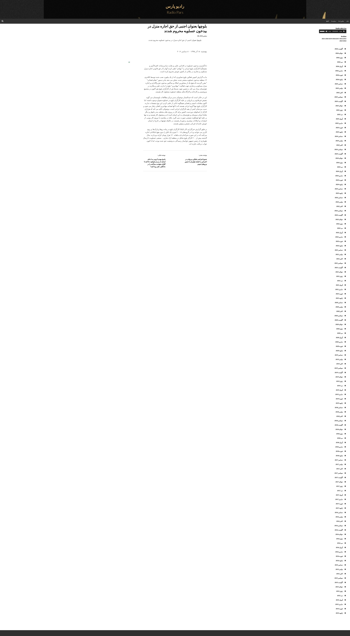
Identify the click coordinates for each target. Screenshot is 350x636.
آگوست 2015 (339, 582)
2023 (341, 41)
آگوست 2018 (339, 425)
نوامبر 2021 (339, 254)
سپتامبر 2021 (339, 263)
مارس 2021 (339, 289)
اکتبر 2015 (339, 573)
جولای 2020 (339, 324)
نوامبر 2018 (339, 412)
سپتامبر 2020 (339, 315)
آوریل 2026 (339, 66)
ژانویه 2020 (339, 350)
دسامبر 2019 (339, 355)
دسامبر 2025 (339, 84)
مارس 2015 (339, 604)
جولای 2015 (339, 587)
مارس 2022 (339, 237)
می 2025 (340, 114)
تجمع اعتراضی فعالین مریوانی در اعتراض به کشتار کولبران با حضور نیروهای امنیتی (196, 161)
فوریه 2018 (339, 451)
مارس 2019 (339, 394)
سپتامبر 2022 (339, 210)
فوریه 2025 (339, 127)
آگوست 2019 (339, 372)
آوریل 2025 (339, 119)
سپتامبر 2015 (339, 578)
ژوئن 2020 (339, 329)
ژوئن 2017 (339, 486)
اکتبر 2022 (339, 206)
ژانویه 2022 (339, 245)
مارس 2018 (339, 447)
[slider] (322, 31)
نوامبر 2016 (339, 517)
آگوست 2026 (339, 49)
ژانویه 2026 (339, 79)
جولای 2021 (339, 272)
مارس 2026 (339, 71)
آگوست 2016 (339, 530)
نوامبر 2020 (339, 307)
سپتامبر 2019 (339, 368)
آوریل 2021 (339, 285)
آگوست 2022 (339, 215)
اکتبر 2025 (339, 92)
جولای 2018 (339, 429)
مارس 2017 (339, 499)
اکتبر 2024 (339, 145)
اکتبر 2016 (339, 521)
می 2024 (340, 167)
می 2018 (340, 438)
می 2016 (340, 543)
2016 (341, 38)
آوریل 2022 (339, 232)
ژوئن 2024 (339, 162)
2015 (344, 38)
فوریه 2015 (339, 608)
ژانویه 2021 (339, 298)
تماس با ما (341, 21)
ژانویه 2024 (339, 184)
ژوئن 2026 (339, 57)
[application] (332, 31)
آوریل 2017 (339, 495)
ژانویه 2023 (339, 193)
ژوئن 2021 (339, 276)
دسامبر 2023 (339, 189)
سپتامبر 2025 (339, 97)
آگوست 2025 (339, 101)
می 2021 (340, 280)
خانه (347, 21)
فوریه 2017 (339, 504)
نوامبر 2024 (339, 141)
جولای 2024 (339, 158)
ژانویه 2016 (339, 560)
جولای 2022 (339, 219)
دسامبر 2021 (339, 250)
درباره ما (333, 21)
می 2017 (340, 490)
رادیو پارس (175, 6)
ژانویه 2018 (339, 455)
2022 (344, 41)
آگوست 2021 (339, 267)
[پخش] (344, 31)
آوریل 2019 (339, 390)
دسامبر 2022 (339, 197)
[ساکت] (326, 31)
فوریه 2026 (339, 75)
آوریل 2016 (339, 547)
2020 (327, 38)
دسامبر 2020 (339, 302)
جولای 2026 (339, 53)
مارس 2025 (339, 123)
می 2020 (340, 333)
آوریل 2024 (339, 171)
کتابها (327, 21)
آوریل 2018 (339, 442)
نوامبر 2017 (339, 464)
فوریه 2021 (339, 294)
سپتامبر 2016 (339, 525)
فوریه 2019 (339, 399)
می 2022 (340, 228)
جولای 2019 (339, 377)
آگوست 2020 (339, 320)
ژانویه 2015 (339, 613)
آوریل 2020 (339, 337)
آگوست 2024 (339, 154)
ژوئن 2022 (339, 224)
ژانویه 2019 (339, 403)
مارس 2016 (339, 552)
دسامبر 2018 (339, 407)
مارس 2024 (339, 175)
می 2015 (340, 595)
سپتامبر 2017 (339, 473)
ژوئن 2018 (339, 434)
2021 (323, 38)
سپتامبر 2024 (339, 149)
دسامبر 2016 (339, 512)
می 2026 (340, 62)
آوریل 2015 (339, 600)
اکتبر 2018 (339, 416)
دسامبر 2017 (339, 460)
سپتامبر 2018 (339, 420)
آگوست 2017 (339, 477)
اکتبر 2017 (339, 469)
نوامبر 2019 (339, 359)
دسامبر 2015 (339, 565)
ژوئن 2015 (339, 591)
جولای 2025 (339, 106)
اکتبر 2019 (339, 364)
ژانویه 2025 (339, 132)
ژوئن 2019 (339, 381)
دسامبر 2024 (339, 136)
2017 (337, 38)
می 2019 (340, 385)
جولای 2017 (339, 482)
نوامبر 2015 (339, 569)
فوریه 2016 (339, 556)
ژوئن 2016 (339, 539)
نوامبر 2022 (339, 202)
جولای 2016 (339, 534)
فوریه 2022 (339, 241)
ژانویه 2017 (339, 508)
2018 (334, 38)
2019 (330, 38)
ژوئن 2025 (339, 110)
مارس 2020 (339, 342)
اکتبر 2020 (339, 311)
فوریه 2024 (339, 180)
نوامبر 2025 (339, 88)
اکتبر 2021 (339, 259)
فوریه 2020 (339, 346)
